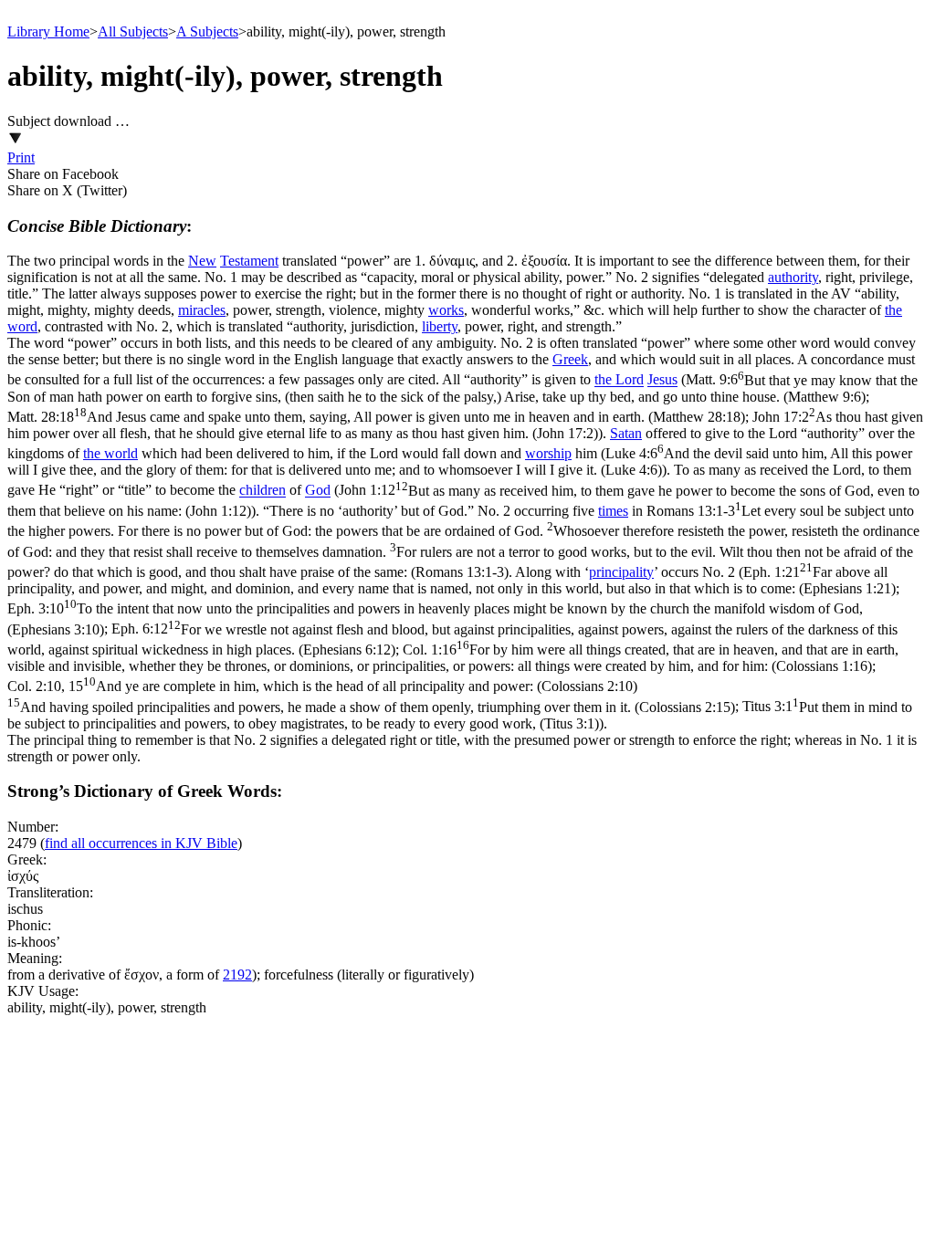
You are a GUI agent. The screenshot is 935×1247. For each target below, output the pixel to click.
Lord (629, 380)
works (446, 310)
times (613, 511)
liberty (439, 326)
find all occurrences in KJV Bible (141, 843)
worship (548, 453)
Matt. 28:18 (376, 416)
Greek (570, 359)
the (604, 380)
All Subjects (133, 31)
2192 (237, 974)
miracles (202, 310)
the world (110, 453)
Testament (249, 260)
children (262, 490)
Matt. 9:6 (462, 388)
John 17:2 (465, 425)
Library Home (48, 31)
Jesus (662, 380)
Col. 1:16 (452, 658)
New (202, 260)
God (318, 490)
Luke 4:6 (459, 461)
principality (621, 572)
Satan (626, 433)
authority (793, 277)
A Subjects (207, 31)
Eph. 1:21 (451, 580)
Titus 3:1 (459, 715)
